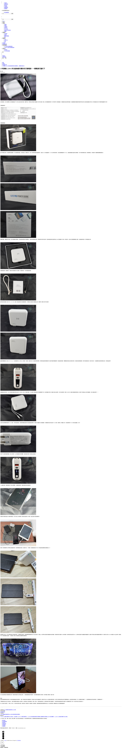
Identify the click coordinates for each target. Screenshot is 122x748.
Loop (5, 41)
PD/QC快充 (14, 709)
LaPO (5, 39)
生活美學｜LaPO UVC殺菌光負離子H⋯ (21, 716)
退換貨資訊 (4, 723)
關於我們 (3, 720)
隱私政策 (3, 722)
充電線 (5, 25)
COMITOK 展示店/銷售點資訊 (9, 47)
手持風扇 (5, 33)
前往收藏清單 (6, 12)
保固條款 (5, 49)
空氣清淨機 (15, 714)
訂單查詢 (5, 6)
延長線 (5, 34)
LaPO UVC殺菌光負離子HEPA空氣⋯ (7, 716)
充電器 (5, 24)
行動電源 (5, 26)
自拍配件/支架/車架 (7, 30)
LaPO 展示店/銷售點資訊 (8, 46)
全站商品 (3, 42)
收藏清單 (5, 8)
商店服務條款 (4, 721)
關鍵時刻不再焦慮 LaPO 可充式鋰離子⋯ (48, 716)
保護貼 (5, 31)
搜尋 (12, 13)
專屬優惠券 (6, 7)
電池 (5, 37)
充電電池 (18, 714)
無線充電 (10, 709)
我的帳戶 (5, 5)
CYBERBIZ (19, 740)
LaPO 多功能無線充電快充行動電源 (34, 716)
